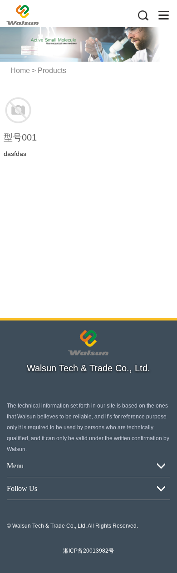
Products (52, 70)
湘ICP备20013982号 (88, 551)
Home (20, 70)
